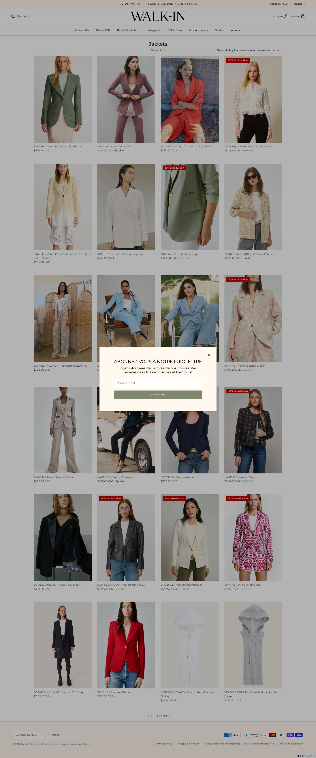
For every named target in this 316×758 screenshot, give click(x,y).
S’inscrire (158, 394)
